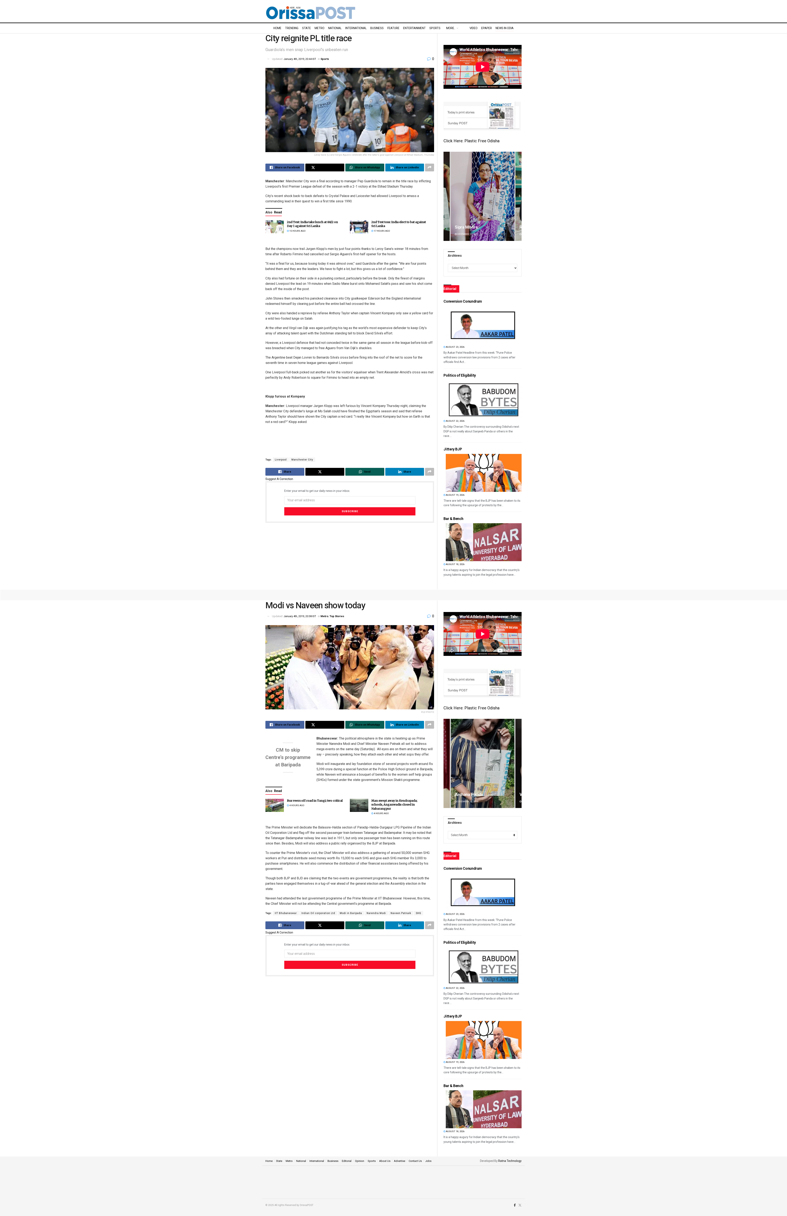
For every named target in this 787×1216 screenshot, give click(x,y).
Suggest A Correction (279, 479)
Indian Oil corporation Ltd (318, 913)
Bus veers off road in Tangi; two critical (315, 800)
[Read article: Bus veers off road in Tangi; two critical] (274, 805)
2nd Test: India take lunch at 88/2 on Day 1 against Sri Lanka (312, 224)
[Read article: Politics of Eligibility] (484, 399)
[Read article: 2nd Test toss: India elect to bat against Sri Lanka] (359, 226)
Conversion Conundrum (463, 301)
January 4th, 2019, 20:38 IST (300, 616)
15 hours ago (297, 231)
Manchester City (302, 459)
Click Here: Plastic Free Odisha (471, 140)
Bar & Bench (453, 518)
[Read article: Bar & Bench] (484, 542)
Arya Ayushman (469, 794)
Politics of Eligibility (460, 375)
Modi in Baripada (351, 913)
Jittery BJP (453, 449)
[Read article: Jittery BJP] (484, 473)
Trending (291, 28)
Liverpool (281, 459)
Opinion (359, 1160)
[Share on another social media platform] (429, 167)
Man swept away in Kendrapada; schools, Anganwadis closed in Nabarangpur (394, 804)
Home (277, 28)
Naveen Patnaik (401, 913)
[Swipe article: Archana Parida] (482, 196)
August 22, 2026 (454, 421)
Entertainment (414, 28)
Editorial (346, 1160)
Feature (393, 28)
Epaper (486, 28)
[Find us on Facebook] (515, 1205)
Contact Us (415, 1160)
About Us (384, 1160)
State (306, 28)
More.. (450, 28)
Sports (434, 28)
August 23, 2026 (454, 347)
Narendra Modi (376, 913)
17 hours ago (381, 231)
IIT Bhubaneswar (286, 913)
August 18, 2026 (454, 564)
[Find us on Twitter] (520, 1205)
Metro (319, 28)
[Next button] (518, 196)
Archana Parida (469, 227)
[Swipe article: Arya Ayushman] (482, 763)
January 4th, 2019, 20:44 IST (300, 58)
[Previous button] (447, 196)
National (335, 28)
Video (474, 28)
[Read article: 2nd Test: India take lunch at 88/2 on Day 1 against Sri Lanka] (274, 226)
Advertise (399, 1160)
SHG (418, 913)
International (356, 28)
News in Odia (505, 28)
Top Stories (337, 616)
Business (377, 28)
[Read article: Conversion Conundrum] (484, 325)
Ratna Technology (510, 1160)
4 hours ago (296, 805)
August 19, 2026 (454, 495)
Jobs (428, 1160)
